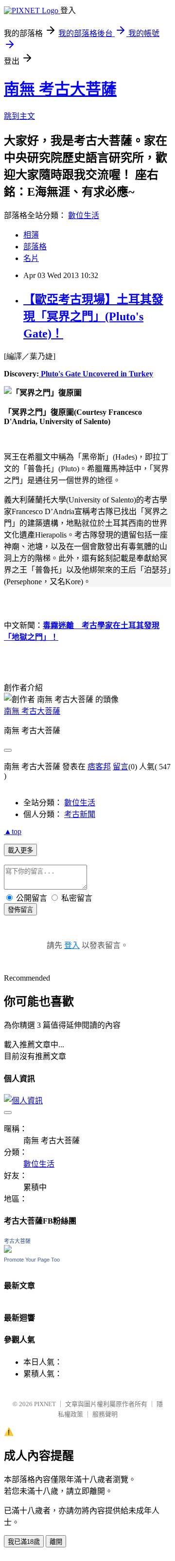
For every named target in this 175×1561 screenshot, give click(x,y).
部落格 (35, 246)
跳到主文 (19, 116)
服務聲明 (105, 1414)
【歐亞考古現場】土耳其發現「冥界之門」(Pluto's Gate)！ (93, 316)
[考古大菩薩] (8, 1250)
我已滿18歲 (24, 1541)
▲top (12, 831)
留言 (120, 766)
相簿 (31, 235)
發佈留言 (20, 909)
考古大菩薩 (17, 1241)
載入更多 (20, 850)
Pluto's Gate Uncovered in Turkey (97, 374)
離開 (56, 1541)
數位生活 (83, 215)
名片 (31, 258)
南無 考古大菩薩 (60, 89)
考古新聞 (79, 814)
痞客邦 (99, 766)
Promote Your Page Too (32, 1260)
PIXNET (45, 1404)
